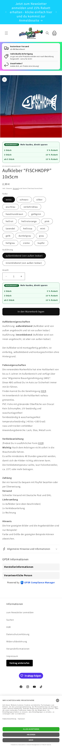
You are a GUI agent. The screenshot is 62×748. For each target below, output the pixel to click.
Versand (16, 188)
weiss (9, 199)
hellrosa (27, 228)
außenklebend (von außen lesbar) (24, 255)
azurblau (10, 206)
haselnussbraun (14, 214)
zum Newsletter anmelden (20, 612)
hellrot (9, 221)
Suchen (10, 619)
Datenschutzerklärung (17, 634)
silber (39, 199)
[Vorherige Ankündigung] (5, 12)
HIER (43, 391)
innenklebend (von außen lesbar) (24, 262)
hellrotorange (29, 221)
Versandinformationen (18, 648)
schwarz (24, 199)
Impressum (12, 656)
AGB (8, 627)
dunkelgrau (25, 235)
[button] (6, 33)
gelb (8, 235)
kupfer (41, 243)
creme (26, 243)
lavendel (10, 228)
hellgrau (10, 243)
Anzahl (5, 270)
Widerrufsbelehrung (16, 641)
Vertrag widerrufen (20, 663)
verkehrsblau (31, 206)
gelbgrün (36, 214)
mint (42, 228)
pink (47, 221)
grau (41, 235)
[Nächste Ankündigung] (56, 12)
